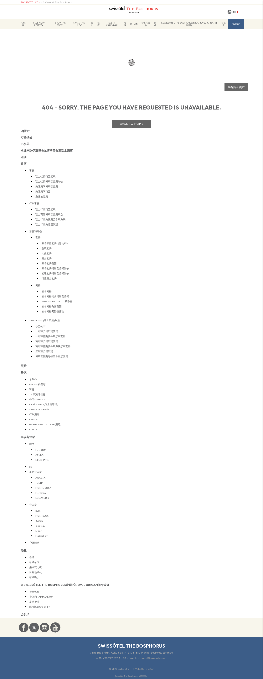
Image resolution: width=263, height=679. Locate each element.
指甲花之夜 (35, 567)
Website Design (144, 669)
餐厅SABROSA (37, 399)
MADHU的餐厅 (37, 384)
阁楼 (37, 285)
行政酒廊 (34, 414)
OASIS (33, 429)
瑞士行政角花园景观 (46, 224)
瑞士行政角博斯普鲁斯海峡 (50, 219)
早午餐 (33, 379)
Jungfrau (40, 525)
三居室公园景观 (44, 351)
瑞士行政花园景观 (45, 209)
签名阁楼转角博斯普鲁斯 (55, 296)
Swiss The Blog (79, 24)
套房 (37, 237)
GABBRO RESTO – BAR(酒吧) (45, 424)
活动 (24, 157)
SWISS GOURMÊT (39, 409)
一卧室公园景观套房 (46, 331)
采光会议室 (35, 471)
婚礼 (155, 24)
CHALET (34, 419)
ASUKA (39, 454)
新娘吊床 (34, 562)
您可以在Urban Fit (39, 606)
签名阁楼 (47, 291)
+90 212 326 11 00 (114, 658)
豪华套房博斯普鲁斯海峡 (55, 268)
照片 (92, 24)
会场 (31, 557)
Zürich (39, 520)
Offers (134, 24)
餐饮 (125, 24)
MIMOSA (40, 492)
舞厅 (31, 443)
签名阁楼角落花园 (52, 306)
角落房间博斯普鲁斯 (46, 186)
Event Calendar (111, 24)
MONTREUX (42, 515)
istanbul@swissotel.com (152, 658)
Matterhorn (41, 535)
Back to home (131, 124)
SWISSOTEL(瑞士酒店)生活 (44, 320)
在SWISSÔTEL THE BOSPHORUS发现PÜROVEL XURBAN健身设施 (189, 24)
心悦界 (23, 24)
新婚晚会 (34, 577)
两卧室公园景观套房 (46, 341)
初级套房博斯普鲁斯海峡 (55, 273)
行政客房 (34, 203)
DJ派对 (25, 131)
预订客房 (236, 24)
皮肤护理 (34, 601)
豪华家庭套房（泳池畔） (55, 243)
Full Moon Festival (39, 24)
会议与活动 (145, 24)
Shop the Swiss (60, 24)
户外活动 (34, 542)
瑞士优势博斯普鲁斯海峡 (49, 181)
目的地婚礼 (35, 572)
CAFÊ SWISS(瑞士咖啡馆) (43, 404)
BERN (38, 510)
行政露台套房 (49, 278)
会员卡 (223, 24)
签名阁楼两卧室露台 (53, 311)
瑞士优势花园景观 (45, 176)
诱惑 (31, 389)
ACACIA (40, 477)
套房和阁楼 (35, 231)
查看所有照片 (236, 87)
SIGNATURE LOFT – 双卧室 (57, 301)
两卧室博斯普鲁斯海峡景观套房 (52, 346)
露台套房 (47, 258)
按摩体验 (34, 591)
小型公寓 (40, 326)
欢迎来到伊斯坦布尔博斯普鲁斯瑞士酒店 (47, 150)
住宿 (98, 24)
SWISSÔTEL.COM (30, 2)
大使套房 (47, 253)
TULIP (39, 482)
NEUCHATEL (42, 459)
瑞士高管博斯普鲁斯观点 (49, 214)
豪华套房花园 (49, 263)
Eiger (38, 530)
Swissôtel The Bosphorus (57, 2)
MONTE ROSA (43, 487)
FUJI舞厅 (40, 449)
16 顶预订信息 (37, 394)
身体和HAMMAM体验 (41, 596)
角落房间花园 (42, 191)
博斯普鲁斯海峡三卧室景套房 (51, 356)
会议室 (33, 504)
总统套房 (47, 248)
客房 (31, 170)
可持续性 (26, 137)
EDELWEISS (42, 497)
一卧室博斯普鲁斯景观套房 (50, 336)
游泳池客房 (41, 196)
